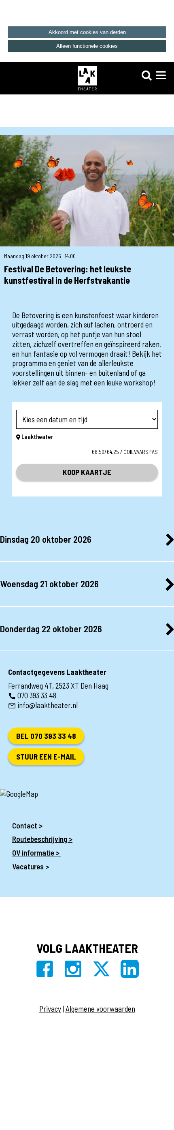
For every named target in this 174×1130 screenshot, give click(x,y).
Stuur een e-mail (46, 756)
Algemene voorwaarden (100, 1008)
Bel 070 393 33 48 (46, 735)
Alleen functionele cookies (87, 46)
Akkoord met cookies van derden (87, 32)
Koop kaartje (87, 472)
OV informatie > (36, 852)
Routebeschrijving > (42, 838)
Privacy (50, 1008)
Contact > (27, 825)
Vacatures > (31, 866)
